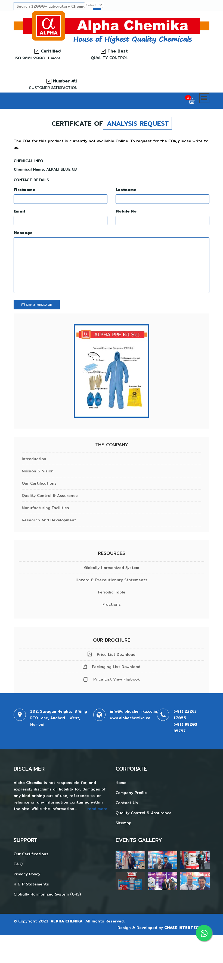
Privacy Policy (27, 874)
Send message (38, 304)
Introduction (34, 459)
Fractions (112, 604)
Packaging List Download (115, 667)
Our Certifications (39, 483)
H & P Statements (31, 884)
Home (121, 783)
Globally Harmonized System (111, 568)
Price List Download (115, 654)
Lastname (126, 190)
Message (23, 233)
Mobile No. (127, 211)
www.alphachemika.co (130, 718)
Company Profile (131, 793)
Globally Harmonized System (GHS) (47, 894)
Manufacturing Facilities (45, 508)
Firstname (24, 190)
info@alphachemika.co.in (133, 711)
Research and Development (49, 520)
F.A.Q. (18, 864)
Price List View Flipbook (116, 679)
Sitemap (123, 823)
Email (19, 211)
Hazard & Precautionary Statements (111, 580)
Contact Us (127, 803)
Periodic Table (111, 592)
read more (97, 809)
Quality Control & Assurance (50, 496)
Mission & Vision (38, 471)
